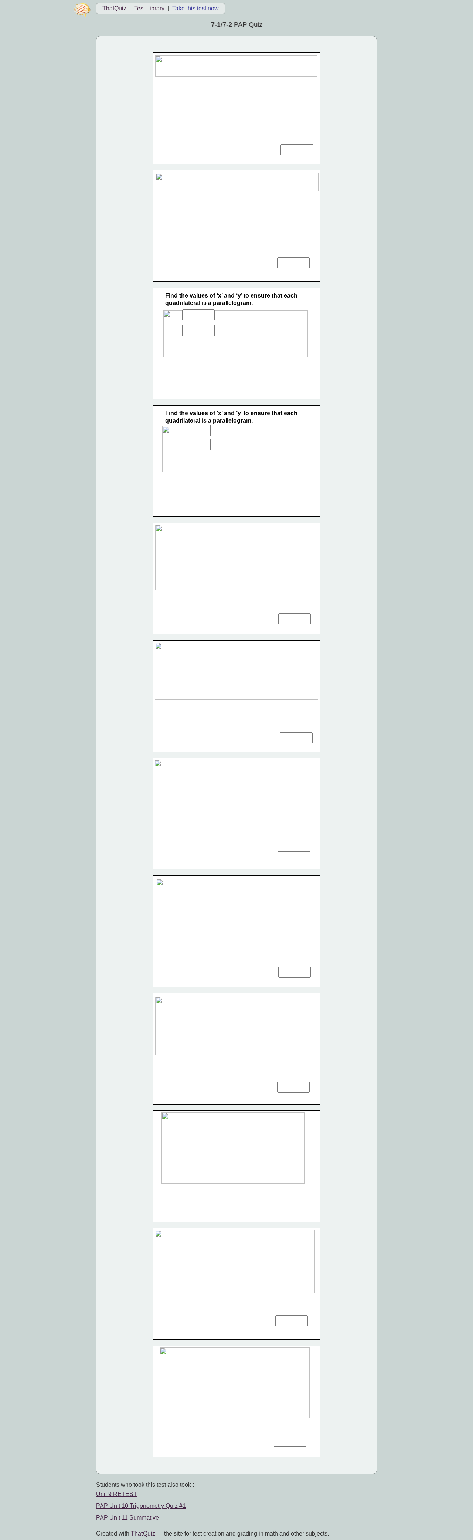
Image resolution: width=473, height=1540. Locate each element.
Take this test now (195, 8)
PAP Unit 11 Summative (127, 1517)
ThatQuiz (114, 8)
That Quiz (143, 1533)
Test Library (149, 8)
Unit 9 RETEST (116, 1494)
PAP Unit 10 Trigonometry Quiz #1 (141, 1506)
